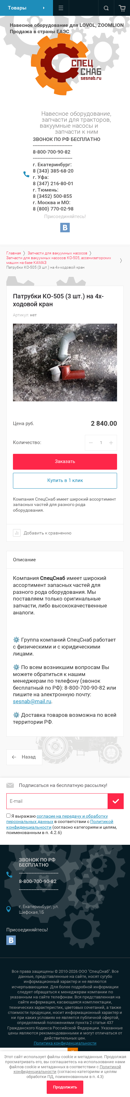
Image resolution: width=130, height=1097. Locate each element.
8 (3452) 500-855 (52, 196)
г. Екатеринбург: (52, 165)
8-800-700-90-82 (51, 152)
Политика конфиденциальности (65, 1043)
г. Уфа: (41, 177)
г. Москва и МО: (51, 202)
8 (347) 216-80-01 (53, 183)
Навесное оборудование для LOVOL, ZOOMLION (67, 25)
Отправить (116, 801)
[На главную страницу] (64, 64)
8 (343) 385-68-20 (53, 171)
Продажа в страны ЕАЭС (39, 31)
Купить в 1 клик (65, 480)
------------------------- (52, 146)
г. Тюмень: (45, 190)
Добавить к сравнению (47, 532)
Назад (29, 757)
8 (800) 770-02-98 (53, 209)
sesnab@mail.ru (32, 701)
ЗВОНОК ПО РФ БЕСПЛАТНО (66, 139)
